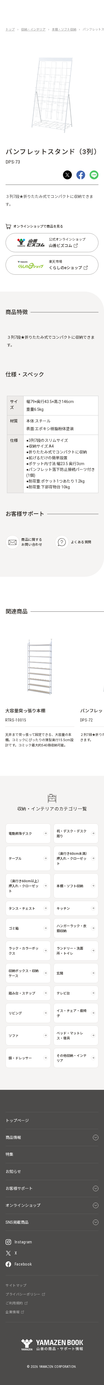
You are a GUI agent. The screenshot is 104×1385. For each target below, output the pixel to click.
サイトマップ (16, 1285)
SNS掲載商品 (17, 1222)
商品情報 (13, 1137)
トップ (10, 29)
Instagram (23, 1242)
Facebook (23, 1264)
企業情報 (12, 1312)
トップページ (17, 1120)
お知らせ (13, 1171)
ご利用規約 (14, 1303)
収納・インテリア (33, 29)
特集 (9, 1154)
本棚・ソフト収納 (64, 29)
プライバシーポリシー (23, 1294)
